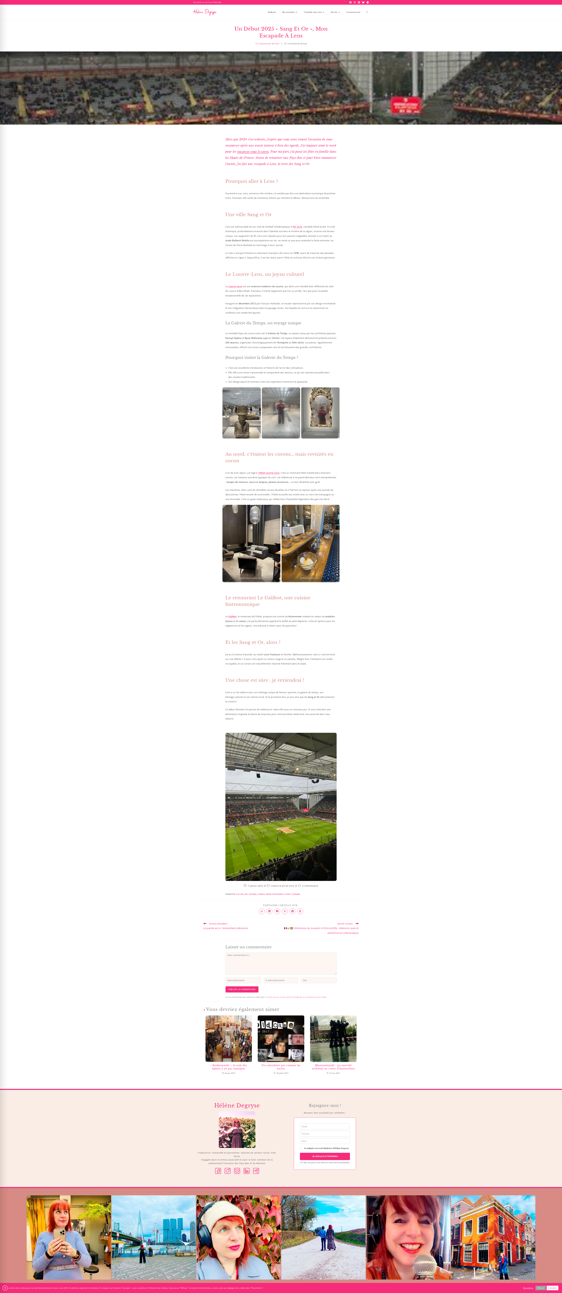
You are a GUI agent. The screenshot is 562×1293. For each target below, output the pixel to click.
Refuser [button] (540, 1288)
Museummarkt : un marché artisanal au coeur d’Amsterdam (333, 1067)
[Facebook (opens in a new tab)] (351, 2)
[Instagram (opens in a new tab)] (355, 2)
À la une (240, 894)
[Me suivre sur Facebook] (218, 1170)
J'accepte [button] (552, 1288)
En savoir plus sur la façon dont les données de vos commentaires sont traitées (296, 997)
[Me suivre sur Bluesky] (237, 1170)
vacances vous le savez (253, 151)
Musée (268, 894)
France (261, 894)
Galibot (232, 616)
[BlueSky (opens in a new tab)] (363, 2)
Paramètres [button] (528, 1288)
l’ (269, 472)
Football (253, 894)
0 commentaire (310, 885)
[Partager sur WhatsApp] (262, 911)
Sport (288, 894)
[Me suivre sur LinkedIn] (246, 1170)
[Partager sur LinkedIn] (269, 911)
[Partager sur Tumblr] (300, 911)
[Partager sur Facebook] (277, 911)
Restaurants (278, 894)
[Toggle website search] (367, 12)
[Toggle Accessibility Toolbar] (5, 1288)
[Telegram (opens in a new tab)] (367, 2)
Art (246, 894)
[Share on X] (285, 911)
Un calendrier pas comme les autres (281, 1067)
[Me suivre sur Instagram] (227, 1170)
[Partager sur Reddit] (292, 911)
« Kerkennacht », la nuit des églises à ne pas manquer (228, 1067)
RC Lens (297, 226)
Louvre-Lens (235, 286)
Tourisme (296, 894)
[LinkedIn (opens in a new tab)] (359, 2)
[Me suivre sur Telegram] (256, 1170)
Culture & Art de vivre (269, 43)
